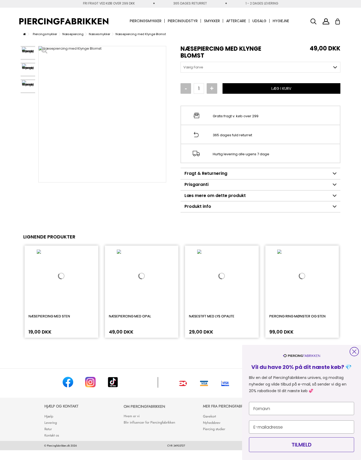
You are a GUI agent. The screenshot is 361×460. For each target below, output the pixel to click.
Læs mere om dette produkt (215, 196)
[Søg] (314, 21)
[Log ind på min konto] (326, 21)
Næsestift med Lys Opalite (211, 316)
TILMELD (301, 444)
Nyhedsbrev (211, 422)
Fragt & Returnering (205, 173)
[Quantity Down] (186, 88)
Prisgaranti (196, 184)
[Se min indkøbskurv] (341, 20)
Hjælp (48, 416)
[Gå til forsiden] (24, 34)
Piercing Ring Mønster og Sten (297, 316)
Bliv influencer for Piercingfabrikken (149, 422)
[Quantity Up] (212, 88)
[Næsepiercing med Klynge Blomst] (27, 53)
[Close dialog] (354, 351)
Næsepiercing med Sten (49, 316)
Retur (48, 428)
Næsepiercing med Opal (130, 316)
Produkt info (197, 206)
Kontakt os (51, 435)
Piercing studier (214, 428)
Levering (50, 422)
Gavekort (209, 416)
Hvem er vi (132, 416)
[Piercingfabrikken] (63, 21)
